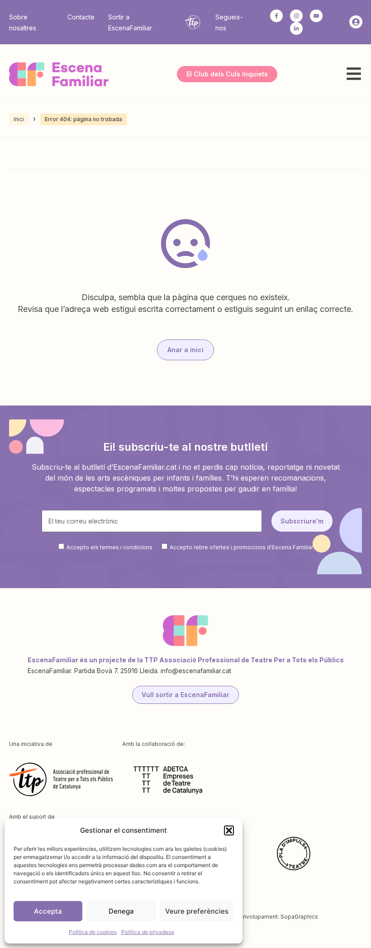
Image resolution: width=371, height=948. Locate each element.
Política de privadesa (147, 932)
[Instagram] (296, 15)
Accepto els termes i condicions (109, 547)
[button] (228, 830)
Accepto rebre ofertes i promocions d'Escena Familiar (241, 547)
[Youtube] (316, 15)
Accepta (48, 911)
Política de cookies (93, 932)
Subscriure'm (302, 521)
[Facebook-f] (276, 15)
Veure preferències (196, 911)
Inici (19, 119)
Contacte (81, 17)
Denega (121, 911)
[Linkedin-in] (296, 28)
